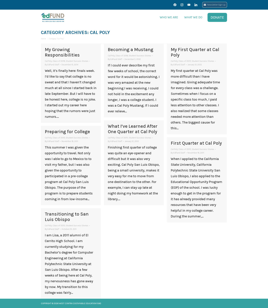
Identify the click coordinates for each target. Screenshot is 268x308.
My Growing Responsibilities (62, 52)
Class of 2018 (59, 61)
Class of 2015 (185, 61)
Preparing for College (67, 131)
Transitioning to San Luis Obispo (67, 216)
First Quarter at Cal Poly (196, 143)
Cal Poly (48, 61)
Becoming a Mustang (130, 49)
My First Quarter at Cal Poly (195, 52)
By (52, 64)
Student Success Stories (77, 61)
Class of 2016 (122, 55)
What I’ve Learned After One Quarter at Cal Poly (132, 128)
